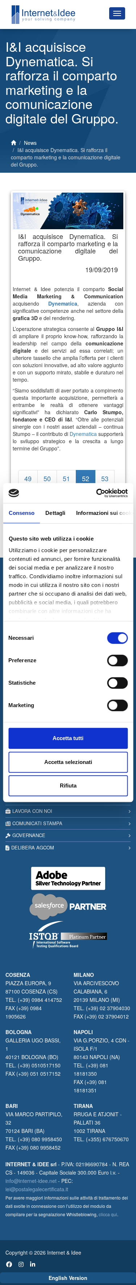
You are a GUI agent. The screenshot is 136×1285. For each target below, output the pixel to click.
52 (85, 478)
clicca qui (108, 1214)
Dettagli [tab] (55, 513)
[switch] (117, 660)
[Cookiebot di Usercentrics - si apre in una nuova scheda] (97, 493)
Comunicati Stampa (37, 823)
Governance (28, 835)
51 (66, 478)
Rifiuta (68, 785)
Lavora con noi (32, 810)
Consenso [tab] (21, 513)
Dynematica (83, 433)
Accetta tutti (68, 738)
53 (104, 478)
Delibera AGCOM (32, 847)
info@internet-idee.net (31, 1180)
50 (47, 478)
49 (28, 478)
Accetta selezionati (68, 762)
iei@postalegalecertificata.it (36, 1189)
